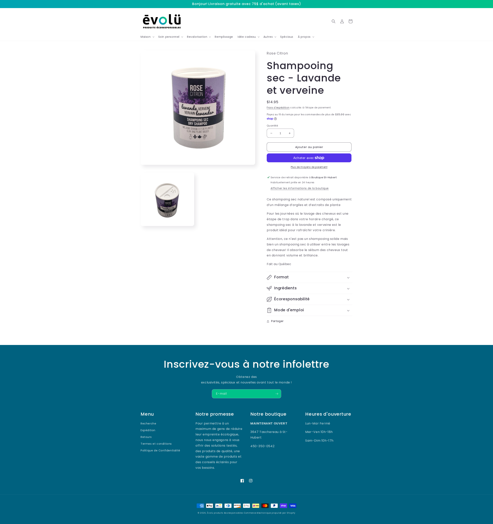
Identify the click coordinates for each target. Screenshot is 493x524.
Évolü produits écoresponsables (225, 512)
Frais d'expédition (278, 107)
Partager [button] (277, 321)
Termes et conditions (156, 444)
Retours (146, 437)
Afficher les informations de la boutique (300, 188)
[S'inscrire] (276, 393)
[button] (147, 37)
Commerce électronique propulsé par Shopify (269, 512)
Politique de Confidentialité (160, 450)
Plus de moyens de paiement (309, 167)
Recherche (148, 423)
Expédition (148, 430)
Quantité (272, 125)
